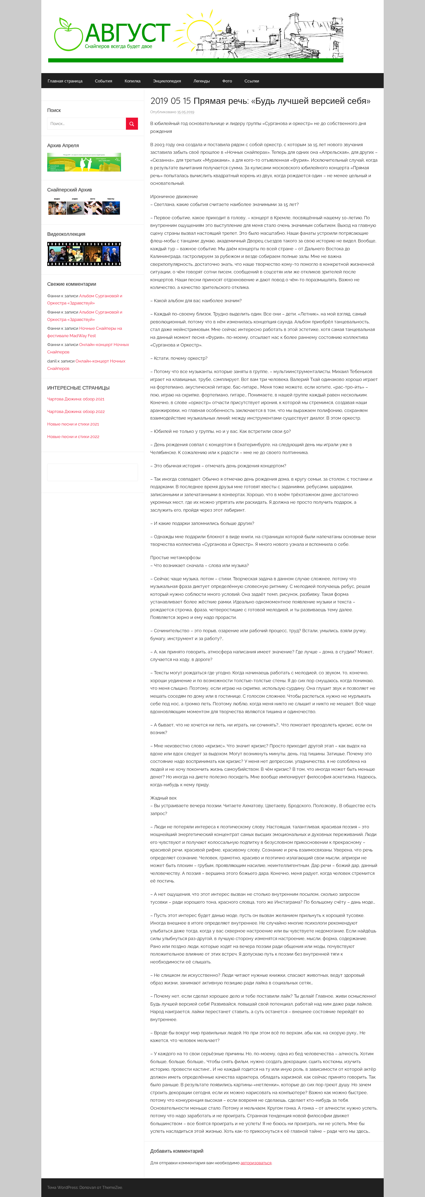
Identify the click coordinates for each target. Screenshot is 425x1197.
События (103, 80)
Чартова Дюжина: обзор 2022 (76, 411)
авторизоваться (256, 1162)
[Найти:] (92, 123)
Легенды (202, 80)
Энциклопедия (167, 80)
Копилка (132, 80)
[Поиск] (132, 124)
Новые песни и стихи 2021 (73, 424)
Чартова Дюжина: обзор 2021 (75, 398)
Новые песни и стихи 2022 (73, 436)
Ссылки (251, 80)
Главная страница (65, 80)
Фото (227, 80)
